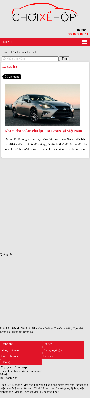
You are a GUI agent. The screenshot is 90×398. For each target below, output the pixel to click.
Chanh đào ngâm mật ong (59, 384)
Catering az (62, 388)
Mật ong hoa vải (33, 384)
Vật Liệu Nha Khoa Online (37, 328)
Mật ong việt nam (22, 388)
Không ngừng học (54, 350)
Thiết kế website (44, 388)
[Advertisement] (45, 204)
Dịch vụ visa (31, 391)
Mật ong (17, 384)
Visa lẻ (18, 391)
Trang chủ (7, 343)
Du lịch (47, 343)
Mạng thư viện (10, 350)
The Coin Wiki (62, 328)
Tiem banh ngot (49, 391)
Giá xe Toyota (9, 356)
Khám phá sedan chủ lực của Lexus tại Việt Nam (43, 131)
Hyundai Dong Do (23, 331)
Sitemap (48, 356)
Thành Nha (10, 377)
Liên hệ (5, 362)
